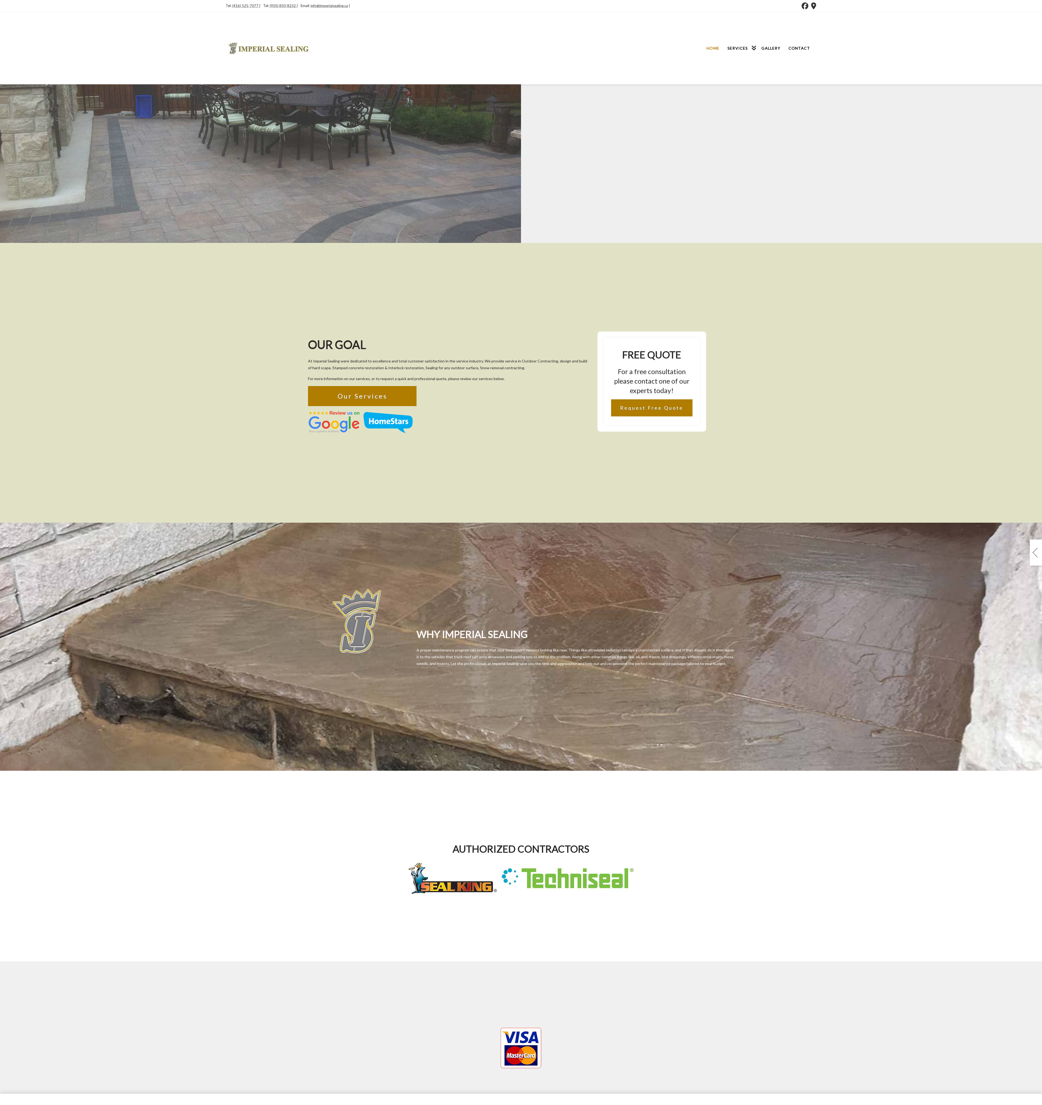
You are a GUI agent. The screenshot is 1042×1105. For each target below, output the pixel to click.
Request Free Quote (651, 408)
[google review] (334, 421)
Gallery (770, 48)
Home (713, 48)
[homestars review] (388, 421)
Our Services (362, 396)
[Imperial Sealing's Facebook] (805, 6)
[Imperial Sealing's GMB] (814, 6)
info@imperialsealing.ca (329, 6)
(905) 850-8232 (283, 6)
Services (738, 48)
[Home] (268, 47)
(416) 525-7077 (245, 6)
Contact (799, 48)
